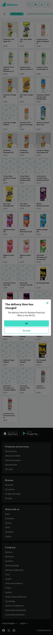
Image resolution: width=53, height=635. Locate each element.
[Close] (47, 303)
